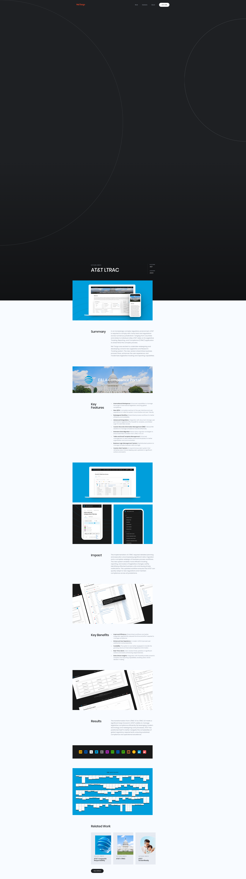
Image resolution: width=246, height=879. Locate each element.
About (153, 5)
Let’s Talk (164, 5)
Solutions (144, 5)
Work (136, 5)
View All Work (97, 871)
